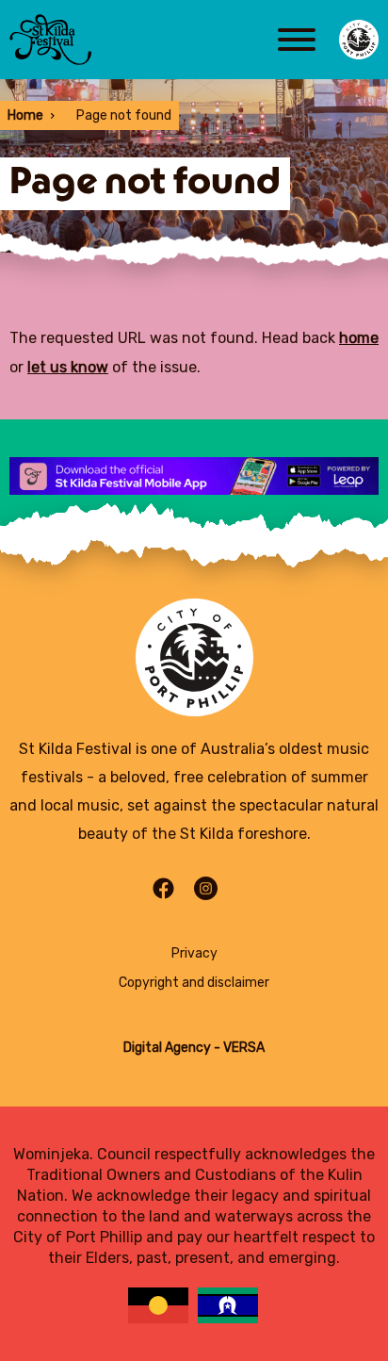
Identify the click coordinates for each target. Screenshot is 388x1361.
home (359, 338)
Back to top (318, 529)
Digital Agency (167, 1048)
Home (25, 115)
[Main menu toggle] (297, 39)
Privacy (194, 953)
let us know (67, 367)
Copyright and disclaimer (194, 983)
